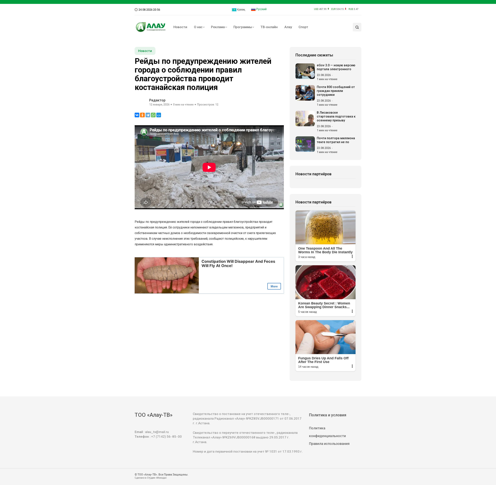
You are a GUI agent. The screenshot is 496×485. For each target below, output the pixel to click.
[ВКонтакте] (137, 115)
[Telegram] (148, 115)
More (274, 286)
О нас (198, 27)
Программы (242, 27)
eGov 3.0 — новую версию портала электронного (336, 67)
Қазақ (241, 9)
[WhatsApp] (153, 115)
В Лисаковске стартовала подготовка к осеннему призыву (336, 116)
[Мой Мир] (158, 115)
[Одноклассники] (142, 115)
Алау (288, 27)
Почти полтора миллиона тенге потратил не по (336, 140)
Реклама (218, 27)
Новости (180, 27)
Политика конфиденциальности (327, 432)
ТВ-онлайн (269, 27)
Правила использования (329, 444)
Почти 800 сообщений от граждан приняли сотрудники (336, 91)
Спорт (303, 27)
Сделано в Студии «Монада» (151, 477)
